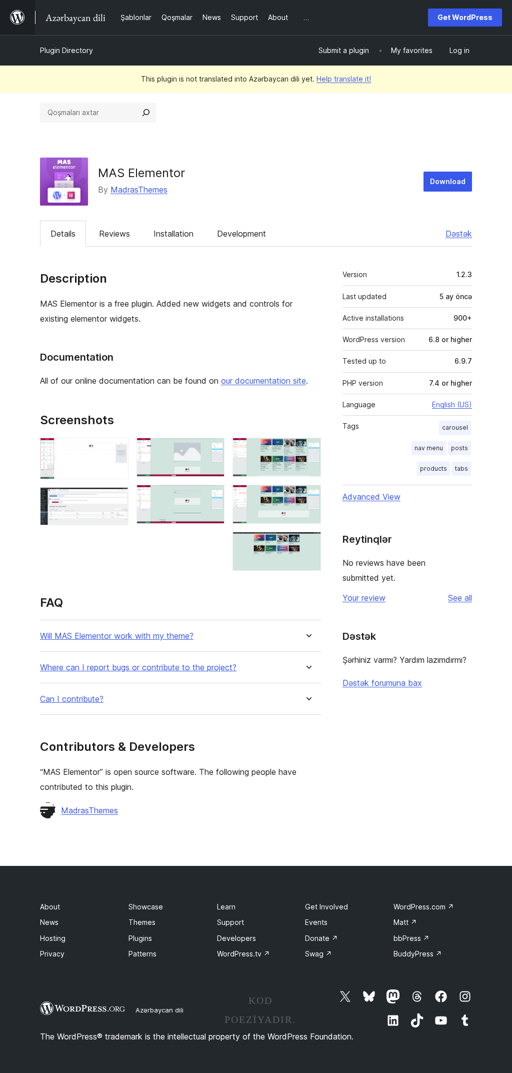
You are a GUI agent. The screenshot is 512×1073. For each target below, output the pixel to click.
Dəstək (459, 234)
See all (460, 598)
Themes (142, 922)
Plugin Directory (66, 50)
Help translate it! (343, 79)
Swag (318, 953)
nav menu (428, 448)
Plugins (140, 938)
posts (459, 448)
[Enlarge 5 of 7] (307, 451)
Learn (226, 906)
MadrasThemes (139, 190)
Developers (236, 938)
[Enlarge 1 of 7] (115, 451)
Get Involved (326, 906)
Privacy (52, 953)
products (433, 468)
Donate (321, 938)
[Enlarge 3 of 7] (211, 451)
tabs (461, 468)
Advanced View (371, 497)
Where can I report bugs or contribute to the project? (138, 667)
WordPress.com (424, 906)
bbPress (412, 938)
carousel (455, 427)
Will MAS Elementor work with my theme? (117, 636)
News (49, 922)
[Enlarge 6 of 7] (307, 498)
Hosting (53, 938)
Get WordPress (465, 17)
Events (316, 922)
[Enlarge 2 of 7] (115, 501)
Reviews (114, 234)
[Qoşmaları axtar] (146, 113)
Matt (405, 922)
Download (448, 181)
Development (241, 234)
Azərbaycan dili (160, 1010)
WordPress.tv (243, 953)
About (50, 906)
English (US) (452, 404)
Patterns (142, 953)
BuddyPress (418, 953)
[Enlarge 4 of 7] (211, 498)
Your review (364, 598)
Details (63, 234)
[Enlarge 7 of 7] (307, 545)
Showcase (145, 906)
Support (230, 922)
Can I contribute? (72, 699)
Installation (174, 234)
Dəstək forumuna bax (382, 683)
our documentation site (263, 381)
